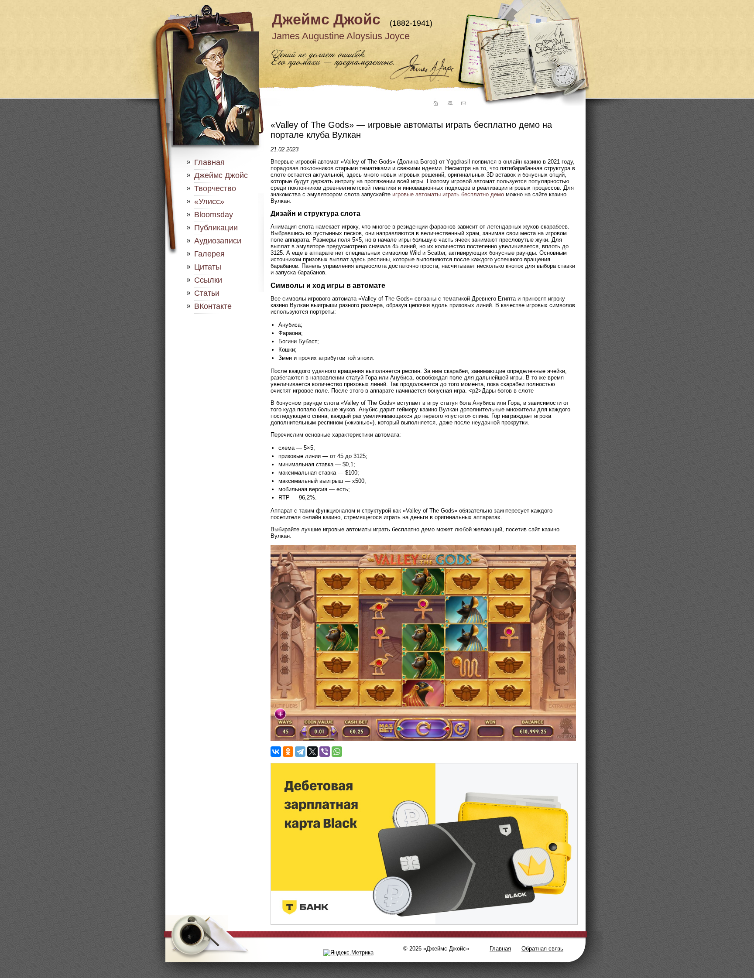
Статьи (206, 293)
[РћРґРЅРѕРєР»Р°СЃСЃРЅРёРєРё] (288, 751)
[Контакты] (463, 103)
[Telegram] (300, 751)
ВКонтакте (213, 306)
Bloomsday (213, 214)
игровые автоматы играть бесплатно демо (448, 194)
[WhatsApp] (337, 751)
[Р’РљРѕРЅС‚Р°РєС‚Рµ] (276, 751)
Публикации (216, 227)
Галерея (209, 254)
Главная (209, 162)
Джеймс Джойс (326, 19)
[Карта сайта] (449, 103)
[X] (312, 751)
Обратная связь (542, 948)
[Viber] (324, 751)
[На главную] (434, 103)
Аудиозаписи (217, 240)
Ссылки (208, 280)
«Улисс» (209, 201)
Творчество (215, 188)
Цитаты (207, 267)
